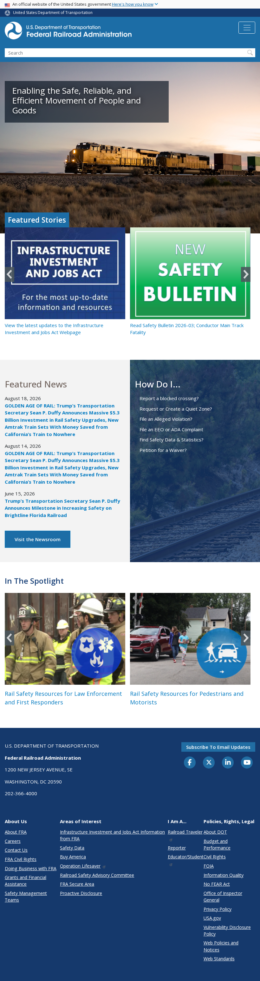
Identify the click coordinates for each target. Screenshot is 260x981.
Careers (13, 841)
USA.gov (212, 918)
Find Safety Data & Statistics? (172, 439)
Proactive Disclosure (81, 893)
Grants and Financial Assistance (25, 880)
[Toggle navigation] (246, 28)
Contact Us (16, 850)
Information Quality (224, 875)
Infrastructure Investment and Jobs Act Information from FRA (112, 835)
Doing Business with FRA (30, 868)
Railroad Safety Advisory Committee (97, 875)
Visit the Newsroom (38, 539)
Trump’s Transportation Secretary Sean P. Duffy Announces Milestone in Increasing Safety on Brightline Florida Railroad (62, 508)
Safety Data (72, 848)
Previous (9, 274)
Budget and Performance (217, 844)
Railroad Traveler (185, 832)
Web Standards (219, 959)
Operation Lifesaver (80, 866)
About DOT (215, 832)
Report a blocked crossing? (169, 398)
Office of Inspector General (223, 896)
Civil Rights (215, 857)
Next (245, 274)
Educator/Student (186, 857)
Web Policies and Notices (221, 946)
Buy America (73, 857)
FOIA (209, 866)
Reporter (177, 848)
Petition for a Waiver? (163, 450)
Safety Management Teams (26, 896)
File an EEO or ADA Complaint (171, 429)
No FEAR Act (217, 884)
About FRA (16, 832)
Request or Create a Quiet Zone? (176, 409)
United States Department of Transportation (53, 12)
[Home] (68, 32)
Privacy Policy (217, 909)
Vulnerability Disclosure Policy (227, 930)
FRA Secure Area (77, 884)
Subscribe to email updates (218, 747)
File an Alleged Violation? (166, 419)
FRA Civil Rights (20, 859)
